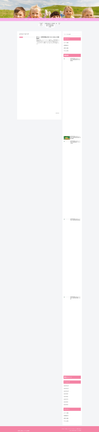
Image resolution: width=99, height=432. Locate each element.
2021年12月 (66, 385)
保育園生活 (66, 45)
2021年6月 (66, 401)
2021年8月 (66, 396)
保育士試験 (66, 48)
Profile (66, 428)
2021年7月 (66, 399)
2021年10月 (66, 391)
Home (63, 428)
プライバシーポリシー (71, 428)
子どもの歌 (66, 50)
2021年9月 (66, 393)
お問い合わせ (79, 428)
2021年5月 (66, 404)
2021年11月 (66, 388)
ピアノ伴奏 (66, 42)
